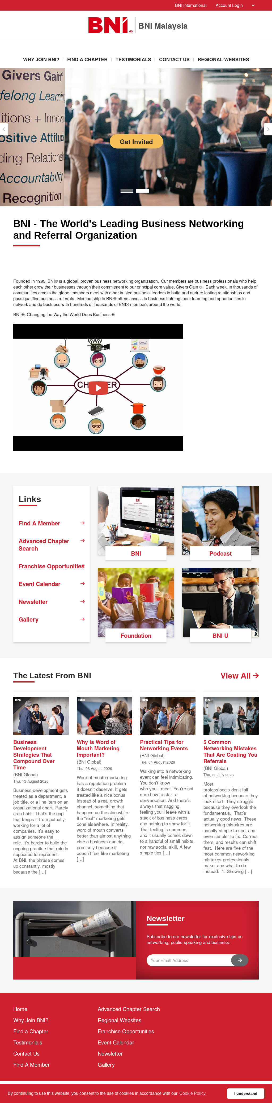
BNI (136, 553)
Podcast (220, 553)
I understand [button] (245, 1093)
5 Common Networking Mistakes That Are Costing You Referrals (230, 751)
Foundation (136, 635)
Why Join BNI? (41, 59)
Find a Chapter (87, 59)
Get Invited (136, 141)
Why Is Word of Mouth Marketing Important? (98, 748)
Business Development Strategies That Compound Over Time (34, 754)
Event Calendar (40, 583)
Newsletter (33, 601)
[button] (4, 129)
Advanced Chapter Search (44, 544)
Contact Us (174, 59)
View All (236, 675)
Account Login (229, 5)
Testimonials (133, 59)
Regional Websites (223, 59)
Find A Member (39, 523)
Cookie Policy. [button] (192, 1093)
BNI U (220, 635)
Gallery (29, 619)
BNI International (191, 5)
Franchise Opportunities (51, 566)
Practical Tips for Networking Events (164, 744)
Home (20, 1009)
